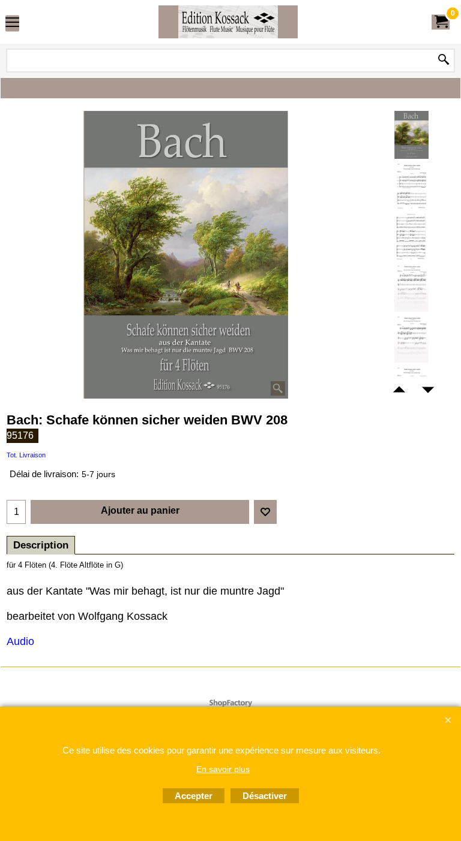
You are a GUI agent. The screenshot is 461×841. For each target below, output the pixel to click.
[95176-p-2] (411, 237)
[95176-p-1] (411, 186)
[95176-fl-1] (411, 288)
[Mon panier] (441, 21)
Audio (20, 641)
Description (40, 545)
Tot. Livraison (26, 455)
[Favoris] (265, 512)
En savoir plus (223, 769)
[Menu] (12, 23)
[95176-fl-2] (411, 339)
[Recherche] (443, 60)
